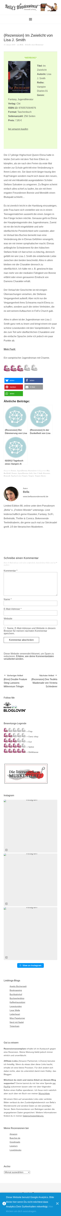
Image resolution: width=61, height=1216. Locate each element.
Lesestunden (16, 1006)
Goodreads (15, 1142)
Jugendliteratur (22, 470)
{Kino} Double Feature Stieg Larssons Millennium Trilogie (15, 681)
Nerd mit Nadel (17, 1022)
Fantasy (13, 470)
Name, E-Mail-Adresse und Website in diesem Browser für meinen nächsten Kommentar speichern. (30, 631)
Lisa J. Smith (38, 473)
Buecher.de (15, 1138)
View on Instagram (32, 965)
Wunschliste (44, 1093)
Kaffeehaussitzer (17, 1002)
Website (8, 618)
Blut (48, 470)
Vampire (31, 476)
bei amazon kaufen (18, 129)
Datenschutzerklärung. (33, 1116)
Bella (21, 45)
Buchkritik (7, 473)
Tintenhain (14, 1026)
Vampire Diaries (40, 476)
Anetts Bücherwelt (18, 986)
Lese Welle (15, 1010)
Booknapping (16, 990)
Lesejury (14, 1146)
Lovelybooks (15, 1150)
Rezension (46, 473)
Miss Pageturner (17, 1018)
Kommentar (10, 570)
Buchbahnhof (16, 994)
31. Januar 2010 (9, 45)
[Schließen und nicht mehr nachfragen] (57, 1204)
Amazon (13, 1134)
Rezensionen (32, 470)
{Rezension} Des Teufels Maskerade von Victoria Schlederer (44, 681)
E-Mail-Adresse (12, 609)
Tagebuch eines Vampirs (19, 476)
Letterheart (15, 1014)
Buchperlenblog (17, 998)
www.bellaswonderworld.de (35, 496)
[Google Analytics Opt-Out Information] (4, 1204)
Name (8, 599)
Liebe (31, 473)
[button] (13, 380)
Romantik (7, 476)
